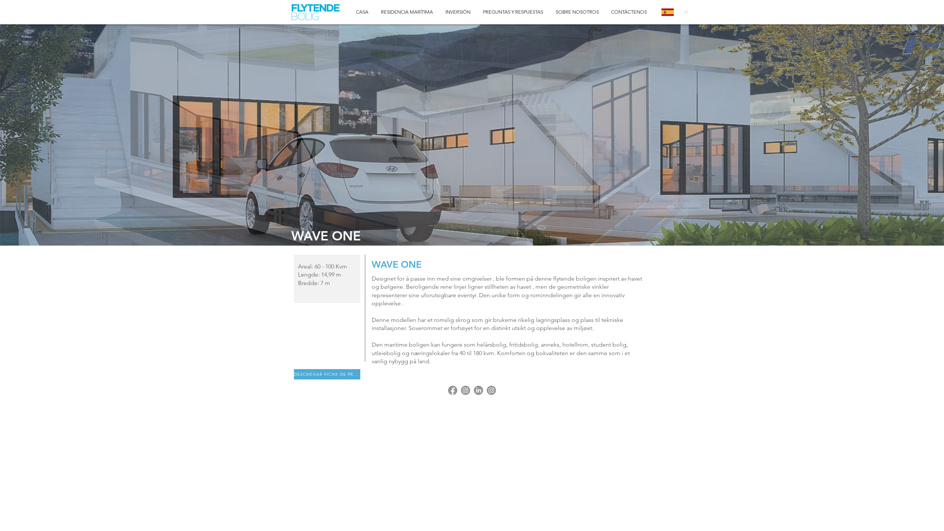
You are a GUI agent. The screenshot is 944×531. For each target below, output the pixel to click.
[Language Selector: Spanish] (675, 12)
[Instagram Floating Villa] (491, 390)
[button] (472, 135)
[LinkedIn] (478, 390)
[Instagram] (465, 390)
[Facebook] (452, 390)
